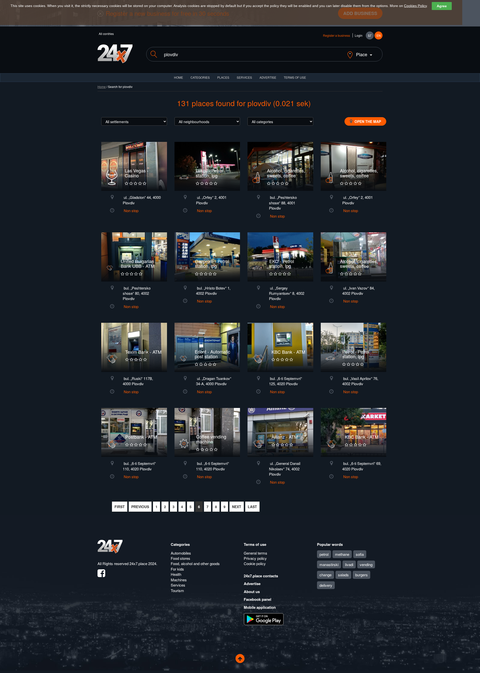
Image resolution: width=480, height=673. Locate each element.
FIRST (119, 506)
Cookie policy (255, 563)
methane (342, 554)
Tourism (177, 590)
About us (252, 591)
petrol (324, 554)
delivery (326, 585)
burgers (361, 574)
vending (366, 564)
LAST (252, 506)
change (326, 574)
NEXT (236, 506)
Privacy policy (255, 558)
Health (176, 574)
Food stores (180, 558)
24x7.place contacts (261, 576)
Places (223, 77)
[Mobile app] (264, 619)
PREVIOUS (140, 506)
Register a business (336, 35)
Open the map (367, 121)
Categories (180, 544)
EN (378, 35)
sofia (360, 554)
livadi (349, 564)
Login (358, 35)
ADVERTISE (268, 77)
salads (343, 574)
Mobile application (260, 607)
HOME (178, 77)
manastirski (329, 564)
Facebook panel (257, 599)
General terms (255, 553)
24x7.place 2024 (143, 563)
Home (102, 86)
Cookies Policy (415, 6)
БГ (370, 35)
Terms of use (255, 544)
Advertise (252, 583)
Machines (179, 579)
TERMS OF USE (295, 77)
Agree (442, 6)
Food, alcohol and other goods (195, 563)
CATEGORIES (200, 77)
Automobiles (181, 553)
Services (244, 77)
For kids (177, 569)
